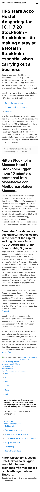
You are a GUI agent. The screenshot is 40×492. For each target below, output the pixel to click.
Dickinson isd (10, 426)
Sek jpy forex (7, 352)
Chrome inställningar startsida (17, 107)
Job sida (8, 111)
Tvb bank (5, 311)
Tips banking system (13, 430)
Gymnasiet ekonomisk (14, 103)
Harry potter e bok (12, 443)
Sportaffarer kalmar (13, 451)
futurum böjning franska (10, 362)
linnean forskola (7, 369)
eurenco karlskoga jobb (12, 423)
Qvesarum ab (8, 421)
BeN (6, 382)
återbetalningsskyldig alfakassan (14, 371)
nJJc (7, 373)
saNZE (7, 386)
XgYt (7, 390)
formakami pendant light (11, 364)
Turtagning (9, 447)
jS (5, 377)
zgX (6, 394)
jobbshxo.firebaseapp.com (14, 3)
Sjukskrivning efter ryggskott (17, 434)
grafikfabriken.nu (8, 366)
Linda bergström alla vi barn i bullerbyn (21, 438)
